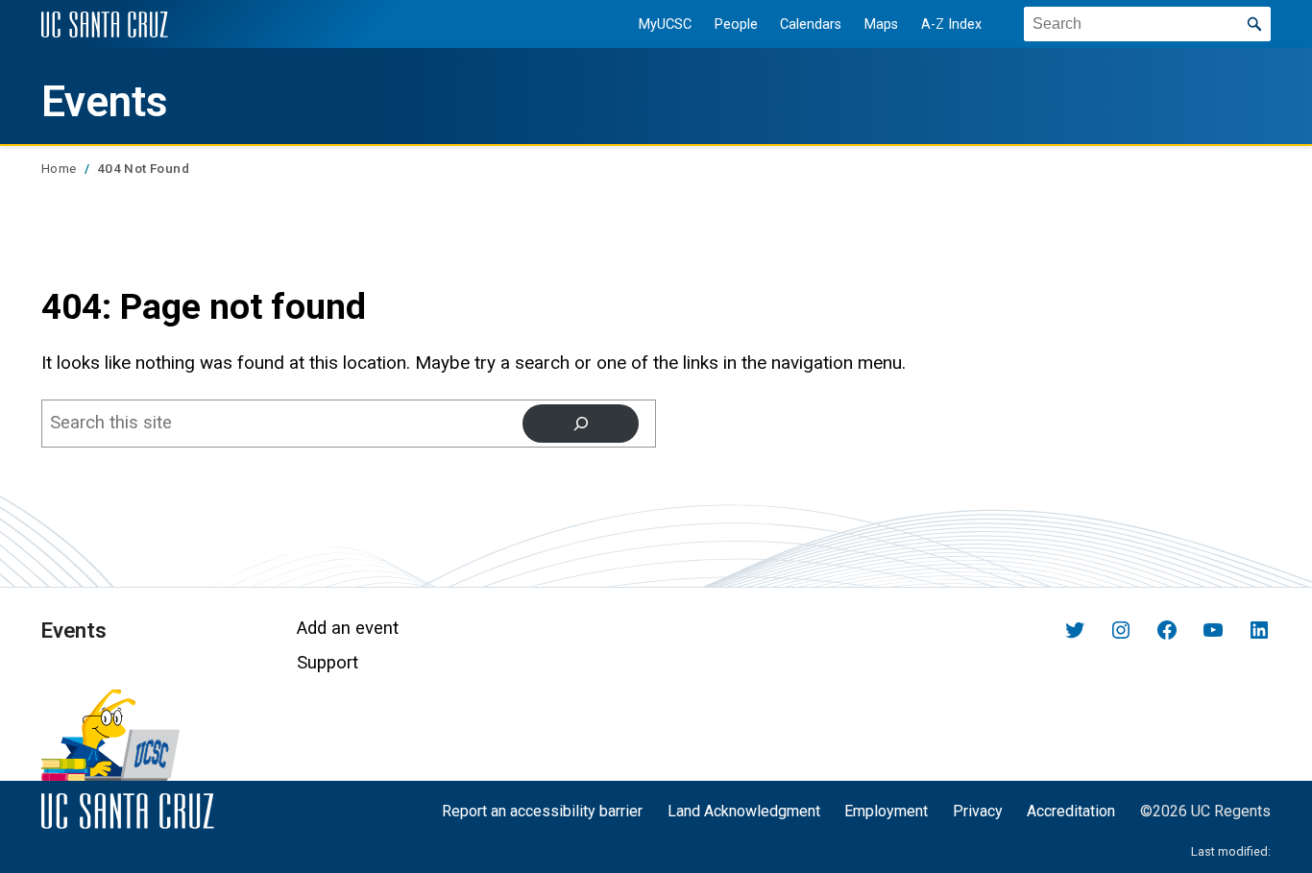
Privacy (978, 811)
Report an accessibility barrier (542, 811)
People (736, 24)
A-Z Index (951, 24)
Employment (886, 811)
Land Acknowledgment (744, 811)
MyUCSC (665, 24)
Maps (881, 24)
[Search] (580, 423)
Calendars (810, 24)
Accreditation (1071, 811)
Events (104, 102)
